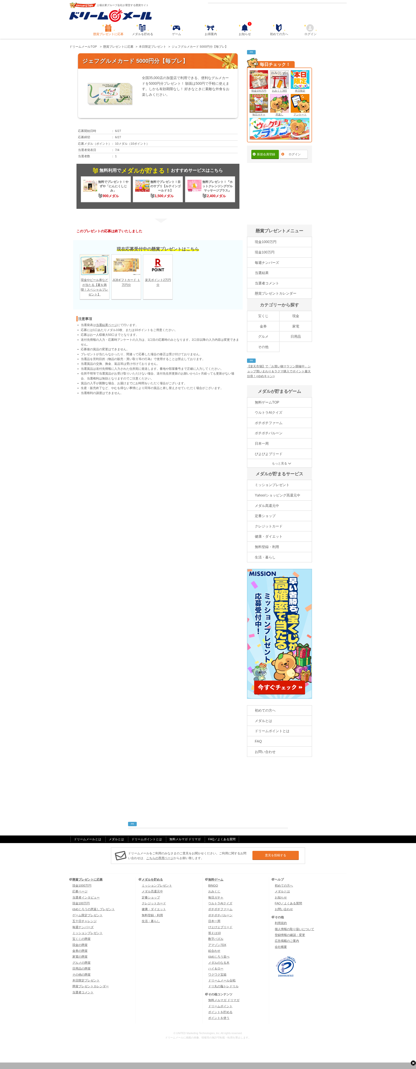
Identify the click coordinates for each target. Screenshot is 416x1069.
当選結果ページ (106, 325)
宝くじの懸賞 (81, 939)
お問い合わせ (265, 752)
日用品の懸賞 (81, 968)
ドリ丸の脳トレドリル (223, 986)
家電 (295, 326)
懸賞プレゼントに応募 (108, 34)
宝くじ (263, 316)
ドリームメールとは (87, 839)
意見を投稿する (275, 855)
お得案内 (211, 34)
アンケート (300, 114)
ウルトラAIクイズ (268, 412)
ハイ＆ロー (215, 968)
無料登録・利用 (267, 547)
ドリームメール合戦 (222, 980)
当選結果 (262, 273)
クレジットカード (269, 526)
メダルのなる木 (218, 962)
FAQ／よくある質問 (222, 839)
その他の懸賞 (81, 974)
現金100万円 (258, 90)
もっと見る (279, 463)
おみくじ (214, 891)
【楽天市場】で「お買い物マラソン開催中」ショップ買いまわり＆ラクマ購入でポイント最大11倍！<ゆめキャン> (279, 371)
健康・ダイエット (269, 536)
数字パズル (215, 939)
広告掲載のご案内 (287, 940)
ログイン (310, 34)
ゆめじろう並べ (218, 956)
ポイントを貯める (220, 1012)
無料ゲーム (215, 879)
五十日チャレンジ (84, 921)
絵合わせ (214, 950)
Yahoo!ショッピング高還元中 (277, 495)
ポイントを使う (218, 1018)
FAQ (258, 741)
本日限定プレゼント (86, 980)
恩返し (279, 114)
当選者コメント (267, 283)
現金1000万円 (265, 242)
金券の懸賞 (80, 950)
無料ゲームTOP (267, 402)
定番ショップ (265, 516)
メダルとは (263, 721)
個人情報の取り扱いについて (294, 929)
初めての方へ (279, 34)
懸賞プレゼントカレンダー (275, 293)
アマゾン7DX (217, 945)
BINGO (213, 885)
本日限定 (300, 90)
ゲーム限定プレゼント (87, 915)
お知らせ (245, 30)
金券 (263, 326)
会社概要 (281, 947)
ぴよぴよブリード (269, 454)
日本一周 (262, 443)
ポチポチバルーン (269, 433)
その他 (263, 347)
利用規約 (281, 923)
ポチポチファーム (269, 423)
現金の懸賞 (80, 945)
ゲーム (176, 34)
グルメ (263, 336)
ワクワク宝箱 (217, 974)
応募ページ (80, 891)
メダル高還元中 (267, 506)
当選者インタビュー (86, 897)
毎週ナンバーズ (267, 262)
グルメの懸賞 (81, 962)
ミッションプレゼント (272, 485)
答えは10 (214, 933)
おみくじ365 (279, 90)
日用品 (296, 336)
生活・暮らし (265, 557)
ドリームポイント (220, 1006)
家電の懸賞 (80, 956)
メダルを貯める (142, 34)
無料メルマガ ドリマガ (185, 839)
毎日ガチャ (258, 114)
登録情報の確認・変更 (290, 935)
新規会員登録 (266, 154)
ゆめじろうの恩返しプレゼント (93, 909)
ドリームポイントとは (272, 731)
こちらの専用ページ (160, 858)
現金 (295, 316)
